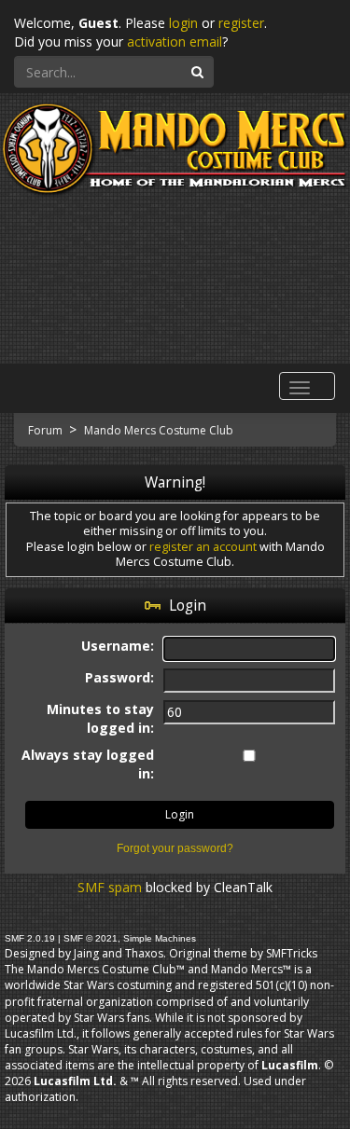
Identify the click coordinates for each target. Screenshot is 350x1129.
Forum (46, 430)
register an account (203, 547)
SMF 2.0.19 (30, 938)
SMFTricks (291, 953)
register (241, 23)
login (183, 23)
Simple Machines (159, 938)
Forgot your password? (175, 848)
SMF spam (109, 887)
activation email (174, 41)
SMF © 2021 (90, 938)
